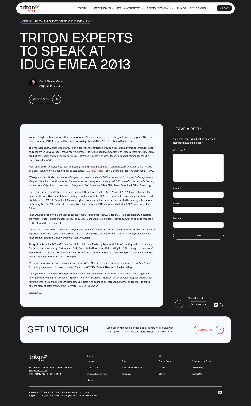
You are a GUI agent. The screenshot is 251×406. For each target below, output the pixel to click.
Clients (90, 380)
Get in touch (41, 99)
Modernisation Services (128, 8)
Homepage (92, 361)
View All (27, 21)
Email (177, 203)
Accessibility (197, 367)
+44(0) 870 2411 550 (143, 331)
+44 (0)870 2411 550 (38, 370)
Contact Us (197, 374)
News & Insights (198, 8)
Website (177, 218)
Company (82, 8)
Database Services (102, 8)
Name (177, 188)
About (124, 361)
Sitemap (162, 374)
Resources (182, 8)
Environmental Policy (201, 361)
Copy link (201, 305)
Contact (224, 8)
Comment (179, 150)
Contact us (205, 330)
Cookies (162, 367)
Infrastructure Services (159, 8)
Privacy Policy (165, 361)
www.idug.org (36, 292)
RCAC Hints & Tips (94, 170)
